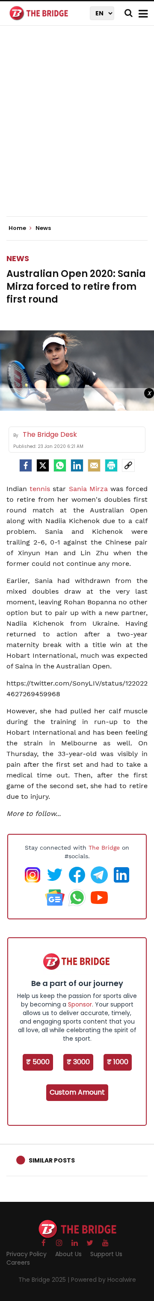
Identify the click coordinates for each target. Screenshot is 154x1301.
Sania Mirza (88, 489)
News (17, 258)
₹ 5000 (38, 1062)
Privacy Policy (26, 1254)
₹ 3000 (78, 1062)
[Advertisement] (77, 128)
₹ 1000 (117, 1062)
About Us (68, 1254)
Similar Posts (52, 1160)
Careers (18, 1262)
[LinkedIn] (77, 465)
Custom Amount (77, 1092)
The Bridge (104, 847)
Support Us (106, 1254)
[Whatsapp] (59, 465)
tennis (40, 489)
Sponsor (80, 1004)
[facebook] (25, 465)
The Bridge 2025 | (44, 1279)
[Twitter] (42, 465)
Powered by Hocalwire (103, 1279)
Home (18, 228)
